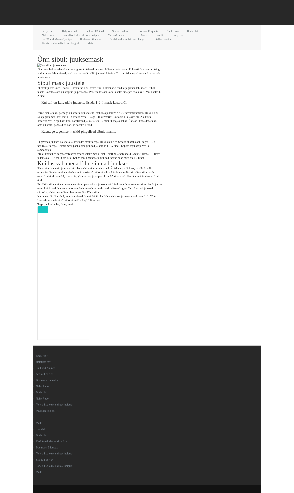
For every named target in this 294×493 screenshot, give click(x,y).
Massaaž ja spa (116, 35)
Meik (144, 35)
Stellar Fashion (120, 31)
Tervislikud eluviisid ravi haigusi (80, 35)
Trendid (159, 35)
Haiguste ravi (69, 31)
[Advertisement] (80, 13)
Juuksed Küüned (94, 31)
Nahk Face (173, 31)
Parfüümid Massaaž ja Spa (57, 39)
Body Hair (48, 31)
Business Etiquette (148, 31)
